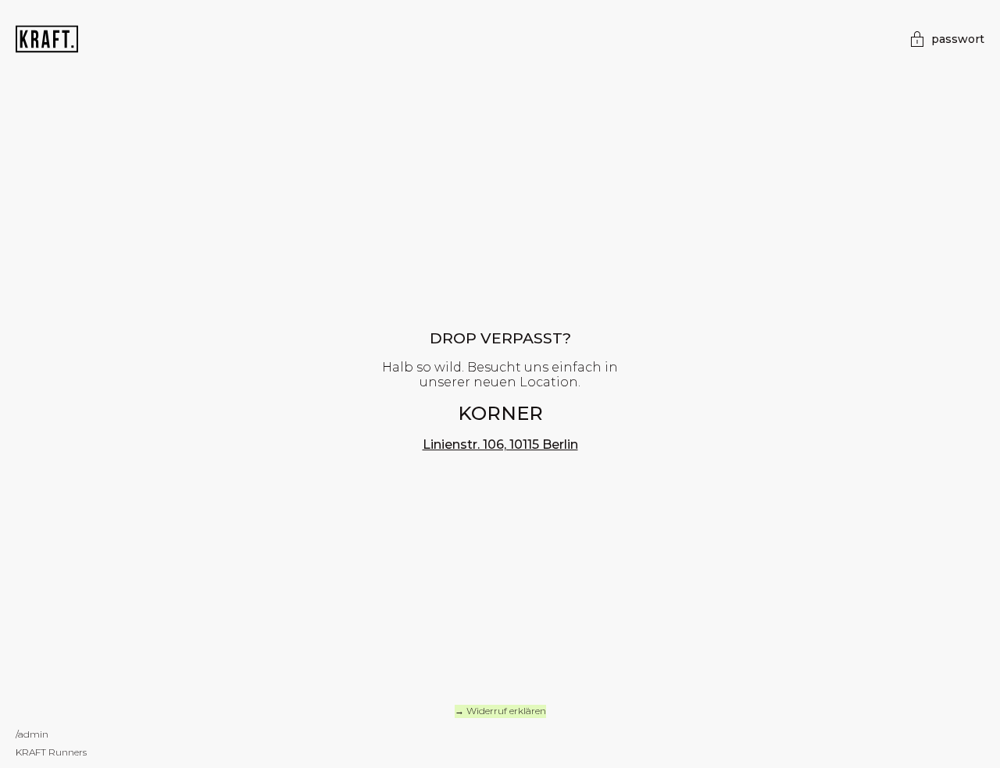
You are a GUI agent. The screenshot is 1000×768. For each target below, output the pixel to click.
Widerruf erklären (506, 710)
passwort (957, 39)
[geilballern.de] (47, 37)
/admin (32, 734)
